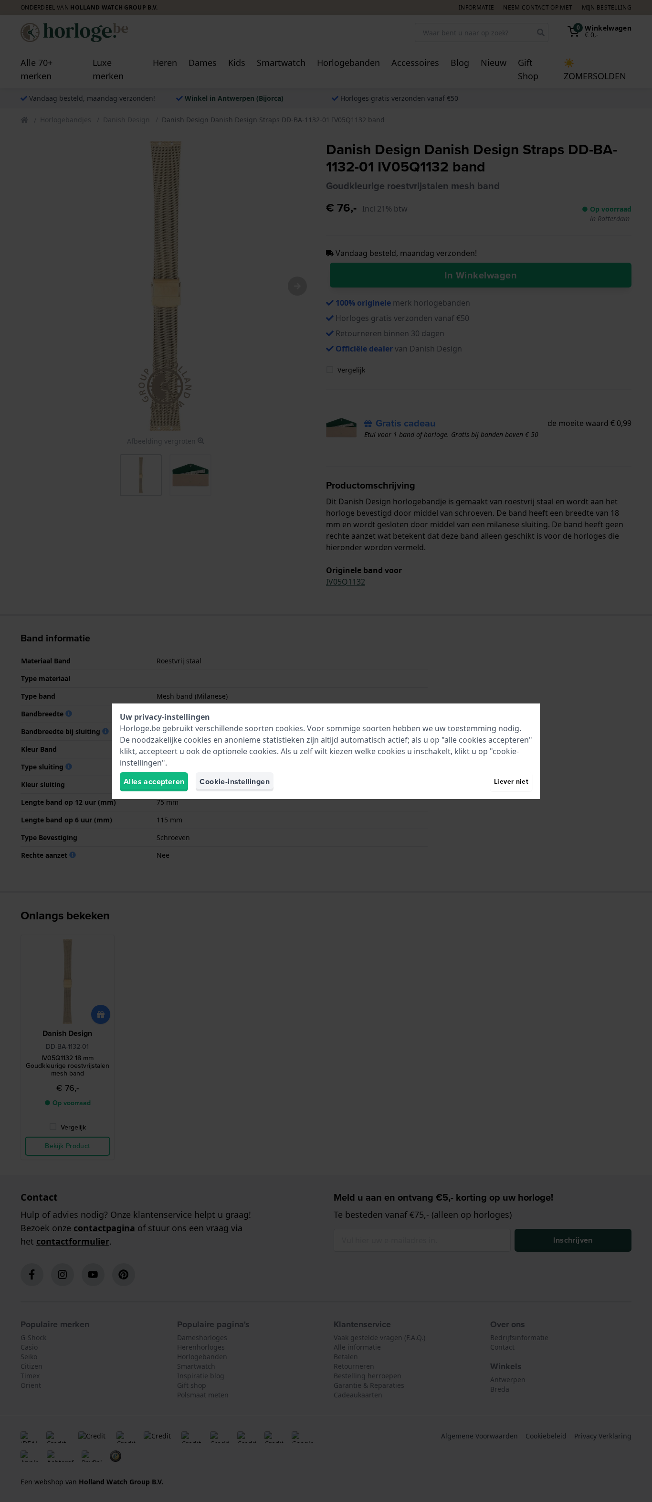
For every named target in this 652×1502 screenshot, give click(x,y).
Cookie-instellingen (235, 781)
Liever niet (511, 782)
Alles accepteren (154, 781)
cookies (289, 728)
